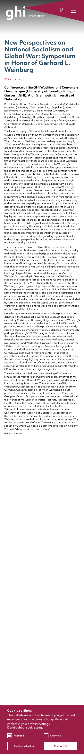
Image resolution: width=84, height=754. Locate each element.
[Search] (61, 11)
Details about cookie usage (25, 727)
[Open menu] (73, 10)
